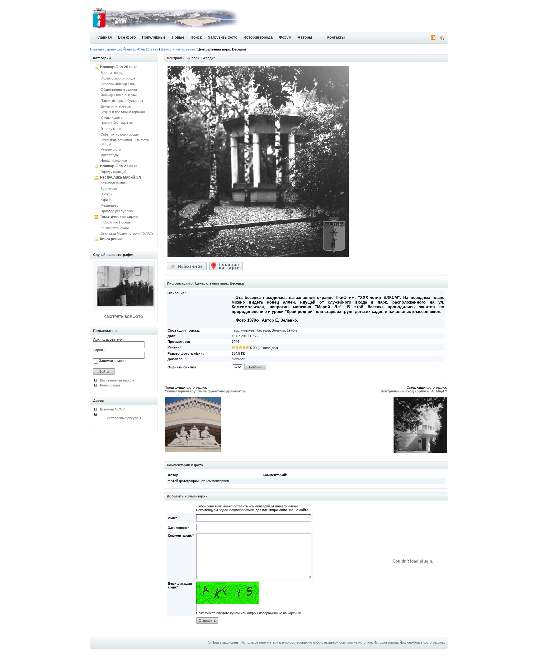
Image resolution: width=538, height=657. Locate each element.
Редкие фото (111, 149)
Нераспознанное (114, 160)
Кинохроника (112, 239)
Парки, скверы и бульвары (122, 101)
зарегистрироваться (236, 510)
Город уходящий (113, 172)
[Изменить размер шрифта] (441, 39)
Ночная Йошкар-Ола (117, 123)
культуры (248, 330)
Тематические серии (119, 216)
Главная (104, 37)
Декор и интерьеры (178, 49)
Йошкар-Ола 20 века (140, 49)
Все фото (127, 37)
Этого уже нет (112, 129)
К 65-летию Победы (116, 222)
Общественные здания (119, 89)
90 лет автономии (115, 228)
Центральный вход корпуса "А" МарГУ (414, 391)
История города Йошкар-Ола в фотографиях (409, 642)
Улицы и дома (111, 117)
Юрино (106, 200)
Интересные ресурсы (124, 418)
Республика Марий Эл (120, 177)
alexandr (238, 359)
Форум (285, 37)
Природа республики (117, 211)
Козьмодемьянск (114, 183)
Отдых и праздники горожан (123, 112)
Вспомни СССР (112, 409)
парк (235, 330)
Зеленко (278, 330)
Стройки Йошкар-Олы (118, 84)
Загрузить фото (222, 37)
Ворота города (112, 72)
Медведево (109, 205)
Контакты (336, 37)
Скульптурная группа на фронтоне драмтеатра (205, 391)
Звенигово (109, 188)
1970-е (292, 330)
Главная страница (105, 49)
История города (258, 37)
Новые (178, 37)
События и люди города (119, 134)
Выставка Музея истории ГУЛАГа (127, 233)
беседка (263, 330)
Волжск (106, 194)
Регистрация (110, 385)
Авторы (305, 37)
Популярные (154, 37)
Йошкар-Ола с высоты (119, 95)
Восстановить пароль (117, 380)
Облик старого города (118, 78)
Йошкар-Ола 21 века (119, 166)
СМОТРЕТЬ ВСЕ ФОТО (123, 317)
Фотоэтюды (110, 155)
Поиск (196, 37)
